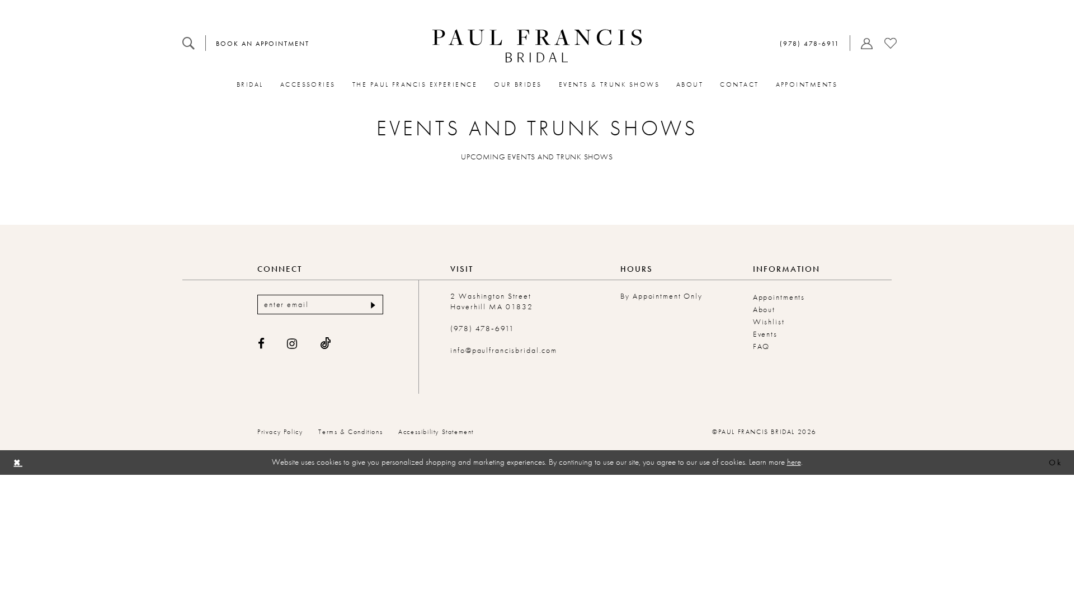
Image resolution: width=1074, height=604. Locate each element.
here (794, 462)
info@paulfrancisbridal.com (503, 350)
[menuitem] (188, 43)
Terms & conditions (350, 431)
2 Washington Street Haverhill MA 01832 (491, 301)
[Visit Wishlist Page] (890, 43)
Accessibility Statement (436, 431)
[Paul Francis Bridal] (537, 46)
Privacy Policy (280, 431)
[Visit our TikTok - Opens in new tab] (326, 344)
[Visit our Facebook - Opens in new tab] (261, 343)
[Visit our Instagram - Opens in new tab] (292, 343)
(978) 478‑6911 (482, 328)
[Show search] (188, 43)
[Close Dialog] (17, 462)
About (764, 309)
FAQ (761, 346)
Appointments (779, 297)
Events (765, 334)
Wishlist (769, 322)
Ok (1055, 462)
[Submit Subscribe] (371, 304)
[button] (864, 43)
